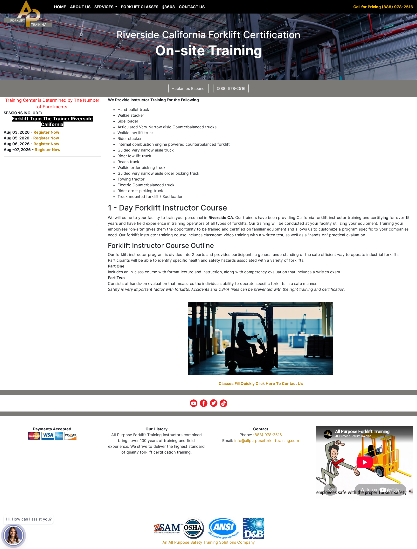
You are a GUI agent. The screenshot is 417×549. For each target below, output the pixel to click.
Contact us (192, 6)
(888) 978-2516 (267, 434)
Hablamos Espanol (189, 88)
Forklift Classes (139, 6)
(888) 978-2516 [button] (231, 88)
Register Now (46, 132)
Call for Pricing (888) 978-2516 (383, 6)
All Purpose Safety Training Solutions (202, 542)
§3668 (168, 6)
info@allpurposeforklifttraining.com (266, 440)
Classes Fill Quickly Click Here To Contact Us (261, 383)
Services (104, 6)
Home (60, 6)
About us (80, 6)
